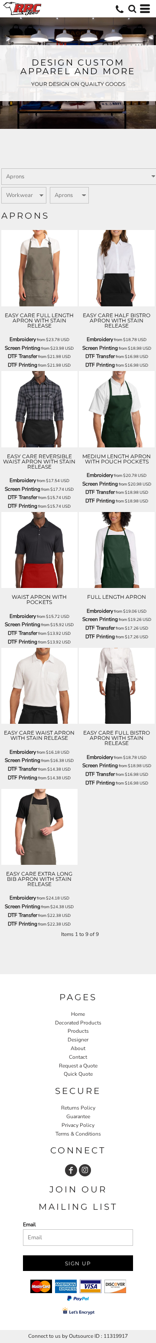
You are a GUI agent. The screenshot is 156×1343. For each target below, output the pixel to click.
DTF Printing (22, 364)
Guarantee (78, 1116)
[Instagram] (85, 1170)
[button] (132, 8)
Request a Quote (78, 1065)
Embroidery (23, 339)
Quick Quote (78, 1073)
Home (78, 1014)
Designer (78, 1039)
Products (78, 1031)
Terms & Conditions (78, 1133)
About (78, 1048)
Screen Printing (22, 348)
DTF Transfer (22, 356)
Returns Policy (78, 1107)
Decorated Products (78, 1022)
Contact (78, 1057)
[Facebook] (71, 1170)
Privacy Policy (78, 1125)
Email (29, 1224)
